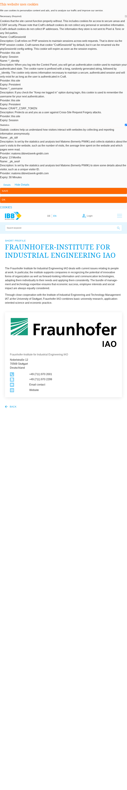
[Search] (118, 228)
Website (34, 390)
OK (3, 199)
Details (7, 185)
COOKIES (6, 207)
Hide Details (22, 184)
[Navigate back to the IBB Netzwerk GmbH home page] (13, 215)
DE (48, 216)
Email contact (37, 384)
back (13, 406)
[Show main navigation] (119, 215)
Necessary (10, 16)
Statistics (4, 125)
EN (54, 216)
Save (5, 191)
